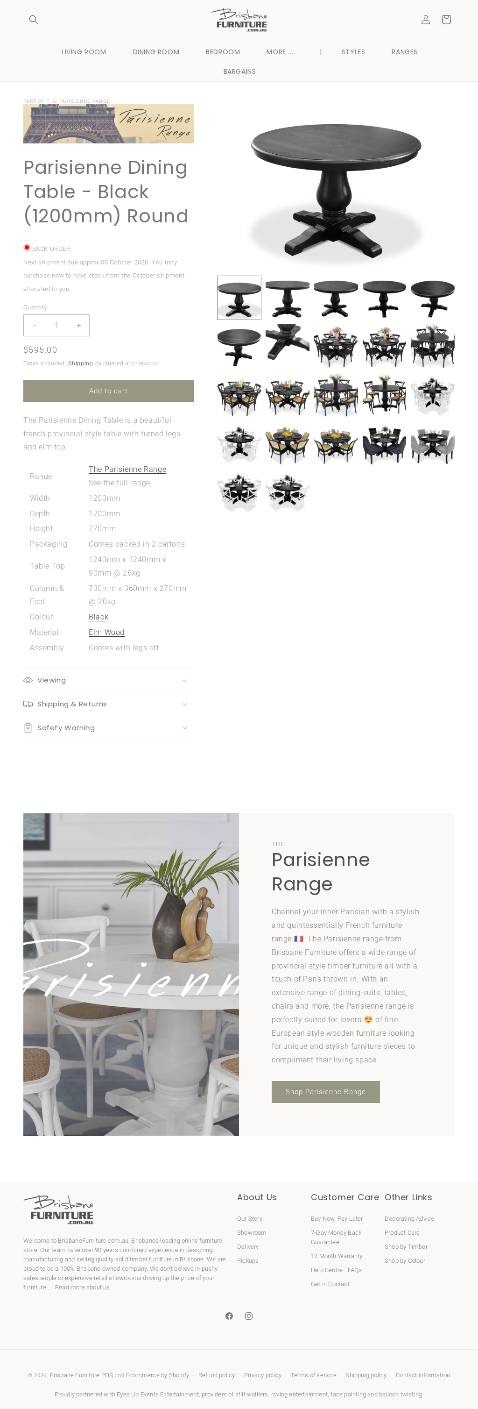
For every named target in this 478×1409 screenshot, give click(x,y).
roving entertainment (299, 1394)
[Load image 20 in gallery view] (433, 443)
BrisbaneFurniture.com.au (93, 1240)
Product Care (402, 1232)
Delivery (248, 1246)
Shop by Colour (405, 1260)
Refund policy (216, 1375)
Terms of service (314, 1375)
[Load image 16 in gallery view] (239, 443)
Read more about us (82, 1287)
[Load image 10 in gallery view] (433, 346)
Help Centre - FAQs (336, 1270)
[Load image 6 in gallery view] (239, 346)
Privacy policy (262, 1375)
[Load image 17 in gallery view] (287, 443)
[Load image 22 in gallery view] (287, 491)
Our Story (249, 1218)
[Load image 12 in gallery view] (287, 395)
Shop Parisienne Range (326, 1092)
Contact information (423, 1375)
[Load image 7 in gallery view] (287, 346)
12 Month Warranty (336, 1256)
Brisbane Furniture (75, 1375)
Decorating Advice (409, 1218)
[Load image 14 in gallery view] (385, 395)
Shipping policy (366, 1375)
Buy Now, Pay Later (337, 1218)
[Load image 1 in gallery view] (239, 298)
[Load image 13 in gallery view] (336, 395)
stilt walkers (251, 1394)
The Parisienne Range (127, 469)
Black (98, 616)
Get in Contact (330, 1284)
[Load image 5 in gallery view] (433, 298)
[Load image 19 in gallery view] (385, 443)
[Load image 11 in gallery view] (239, 395)
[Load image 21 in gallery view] (239, 491)
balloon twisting (400, 1394)
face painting (348, 1394)
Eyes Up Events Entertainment (158, 1394)
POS (107, 1375)
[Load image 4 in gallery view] (385, 298)
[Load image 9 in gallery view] (385, 346)
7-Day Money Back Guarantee (336, 1237)
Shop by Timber (406, 1246)
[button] (33, 19)
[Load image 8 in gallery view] (336, 346)
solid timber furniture (143, 1259)
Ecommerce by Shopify (157, 1375)
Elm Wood (107, 632)
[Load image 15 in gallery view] (433, 395)
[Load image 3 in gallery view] (336, 298)
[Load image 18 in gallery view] (336, 443)
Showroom (252, 1232)
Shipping (80, 363)
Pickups (248, 1260)
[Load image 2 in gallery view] (287, 298)
